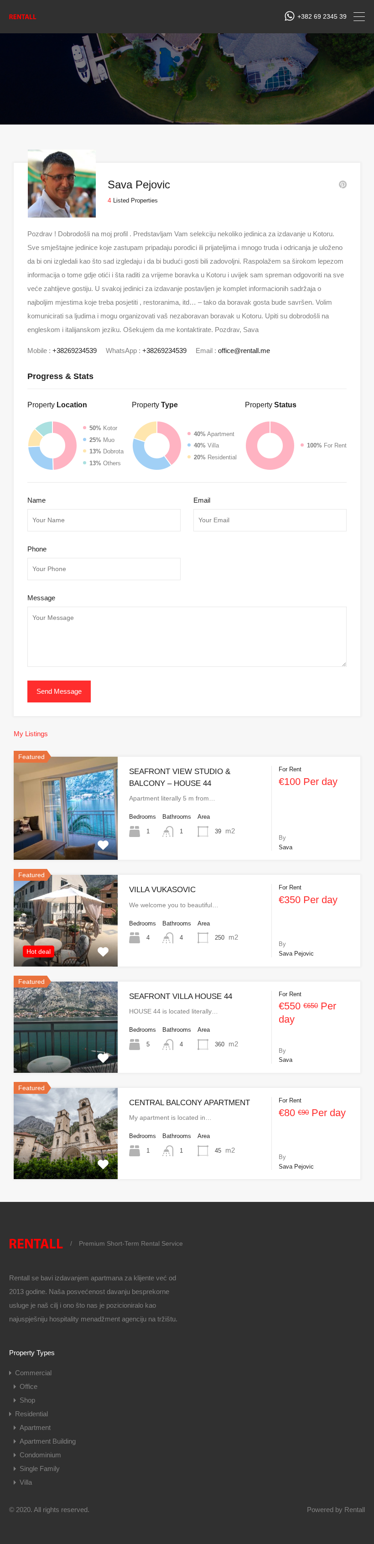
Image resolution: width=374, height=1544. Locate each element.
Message (41, 598)
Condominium (40, 1455)
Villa (26, 1482)
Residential (31, 1414)
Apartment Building (48, 1441)
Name (36, 500)
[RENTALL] (22, 19)
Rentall (354, 1509)
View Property (66, 839)
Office (28, 1386)
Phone (37, 549)
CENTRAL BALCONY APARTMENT (189, 1102)
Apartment (35, 1427)
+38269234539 (74, 350)
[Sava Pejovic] (62, 213)
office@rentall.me (244, 350)
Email (201, 500)
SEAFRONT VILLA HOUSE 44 (180, 996)
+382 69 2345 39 (322, 16)
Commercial (33, 1373)
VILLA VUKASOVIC (162, 889)
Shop (27, 1400)
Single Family (40, 1468)
